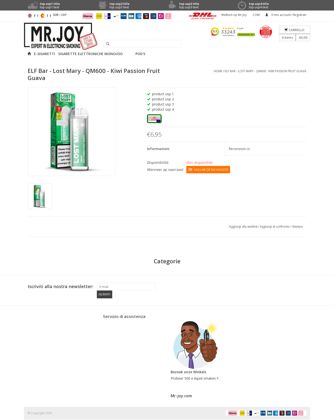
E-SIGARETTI (44, 53)
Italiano (49, 16)
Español (43, 16)
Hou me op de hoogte (211, 170)
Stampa (297, 226)
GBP (64, 15)
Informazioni (158, 148)
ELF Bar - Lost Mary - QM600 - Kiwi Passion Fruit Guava (265, 71)
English (30, 16)
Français (36, 16)
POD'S (140, 53)
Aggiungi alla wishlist (243, 226)
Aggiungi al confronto (275, 226)
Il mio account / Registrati (288, 15)
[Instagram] (302, 287)
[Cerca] (106, 44)
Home (218, 71)
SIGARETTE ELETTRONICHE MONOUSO (90, 53)
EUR (56, 15)
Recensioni (239, 148)
